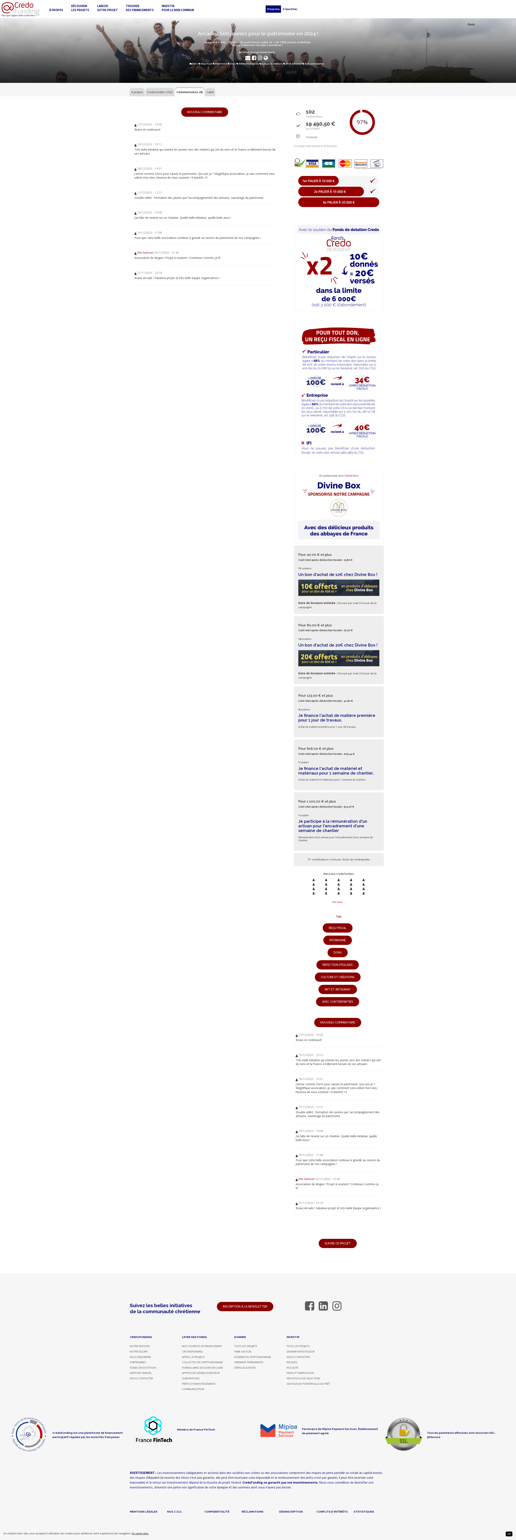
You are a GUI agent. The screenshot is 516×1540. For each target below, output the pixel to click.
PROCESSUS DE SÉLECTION (303, 1378)
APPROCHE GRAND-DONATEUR (201, 1373)
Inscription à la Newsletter (245, 1306)
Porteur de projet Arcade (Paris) (258, 52)
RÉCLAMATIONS (252, 1511)
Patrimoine (221, 63)
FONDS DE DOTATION (143, 1367)
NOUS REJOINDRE (140, 1357)
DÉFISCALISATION (245, 1367)
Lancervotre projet (107, 8)
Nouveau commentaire (204, 112)
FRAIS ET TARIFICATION (300, 1373)
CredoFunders (160, 92)
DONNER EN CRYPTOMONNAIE (252, 1357)
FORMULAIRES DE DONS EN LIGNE (202, 1367)
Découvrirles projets (80, 8)
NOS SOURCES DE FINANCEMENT (202, 1346)
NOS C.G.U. (174, 1511)
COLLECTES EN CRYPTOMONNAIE (202, 1362)
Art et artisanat (294, 63)
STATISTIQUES (364, 1511)
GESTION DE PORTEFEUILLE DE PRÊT (308, 1384)
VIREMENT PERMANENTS (248, 1362)
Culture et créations (272, 63)
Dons (195, 63)
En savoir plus (140, 1533)
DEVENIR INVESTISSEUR (301, 1351)
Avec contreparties (314, 63)
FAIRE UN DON (242, 1351)
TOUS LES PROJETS (245, 1346)
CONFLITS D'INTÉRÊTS (332, 1511)
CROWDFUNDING (192, 1351)
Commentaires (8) (190, 92)
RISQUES (292, 1362)
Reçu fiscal (206, 63)
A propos (137, 92)
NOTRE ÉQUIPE (139, 1351)
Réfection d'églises (249, 63)
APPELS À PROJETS (193, 1357)
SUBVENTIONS (191, 1378)
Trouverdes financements (140, 8)
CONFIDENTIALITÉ (216, 1511)
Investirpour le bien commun (178, 8)
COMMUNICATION (193, 1389)
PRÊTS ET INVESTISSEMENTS (199, 1384)
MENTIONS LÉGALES (143, 1511)
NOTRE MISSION (140, 1346)
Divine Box (351, 475)
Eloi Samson (145, 252)
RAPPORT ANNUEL (141, 1373)
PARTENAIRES (138, 1362)
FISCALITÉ (292, 1367)
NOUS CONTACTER (141, 1378)
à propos (56, 10)
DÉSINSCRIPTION (291, 1511)
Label (210, 92)
